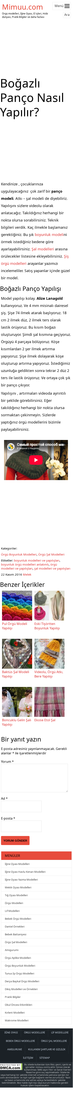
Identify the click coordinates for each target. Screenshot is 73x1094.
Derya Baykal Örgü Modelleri (22, 981)
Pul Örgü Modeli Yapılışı (14, 626)
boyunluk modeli (49, 234)
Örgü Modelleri (14, 903)
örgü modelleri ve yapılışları (29, 566)
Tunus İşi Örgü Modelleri (19, 973)
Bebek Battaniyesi (15, 934)
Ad (4, 798)
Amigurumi (11, 950)
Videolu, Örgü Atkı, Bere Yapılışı (48, 674)
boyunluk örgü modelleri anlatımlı (25, 564)
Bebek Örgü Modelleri (18, 918)
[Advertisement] (36, 48)
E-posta (8, 818)
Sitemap (44, 1057)
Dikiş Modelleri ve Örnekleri (21, 989)
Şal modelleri (43, 249)
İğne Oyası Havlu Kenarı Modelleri (25, 872)
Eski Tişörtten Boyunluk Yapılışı (47, 626)
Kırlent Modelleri (15, 1012)
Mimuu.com (22, 7)
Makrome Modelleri (17, 1020)
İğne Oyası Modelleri (17, 864)
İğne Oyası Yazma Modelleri (21, 879)
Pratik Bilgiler (13, 997)
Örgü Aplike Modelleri (18, 958)
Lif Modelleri (12, 911)
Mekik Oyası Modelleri (18, 887)
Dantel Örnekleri (14, 926)
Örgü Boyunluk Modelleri (19, 554)
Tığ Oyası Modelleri (16, 895)
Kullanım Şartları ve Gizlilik (46, 1049)
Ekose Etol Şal (44, 720)
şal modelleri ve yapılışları (52, 568)
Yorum (7, 761)
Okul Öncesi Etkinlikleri (18, 1005)
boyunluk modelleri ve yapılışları (36, 560)
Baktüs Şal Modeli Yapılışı (15, 674)
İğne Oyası (11, 1032)
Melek (27, 574)
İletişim (28, 1057)
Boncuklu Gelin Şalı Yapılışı (16, 722)
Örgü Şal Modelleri (51, 554)
